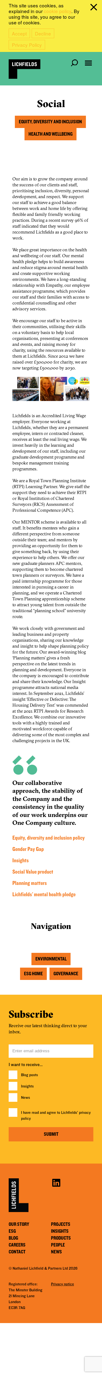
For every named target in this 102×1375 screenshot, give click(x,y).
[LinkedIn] (56, 1182)
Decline (43, 33)
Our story (19, 1224)
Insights (20, 860)
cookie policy (57, 11)
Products (61, 1238)
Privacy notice (62, 1284)
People (58, 1245)
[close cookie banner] (94, 8)
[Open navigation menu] (88, 63)
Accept (19, 33)
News (25, 1098)
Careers (17, 1245)
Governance (65, 973)
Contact (17, 1251)
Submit (51, 1134)
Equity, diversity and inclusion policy (48, 838)
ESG (12, 1231)
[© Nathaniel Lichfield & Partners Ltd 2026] (24, 69)
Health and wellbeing (50, 134)
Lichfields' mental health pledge (44, 894)
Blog (13, 1238)
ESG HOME (33, 973)
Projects (60, 1224)
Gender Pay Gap (28, 849)
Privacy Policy (27, 44)
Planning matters (29, 883)
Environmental (51, 959)
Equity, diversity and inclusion (50, 121)
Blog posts (29, 1075)
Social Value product (32, 872)
